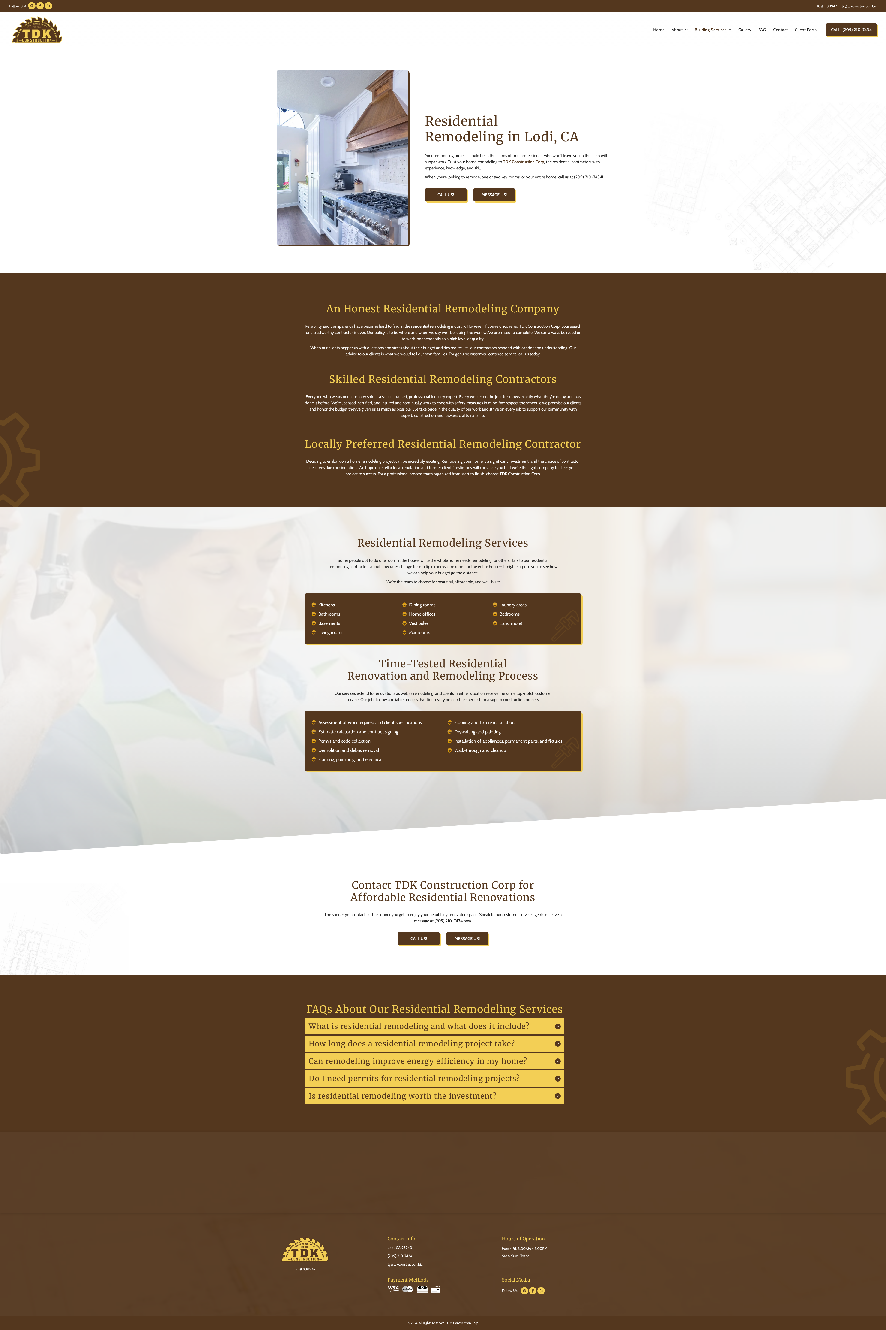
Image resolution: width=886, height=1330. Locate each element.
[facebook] (40, 6)
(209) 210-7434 (400, 1256)
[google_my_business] (32, 6)
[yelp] (48, 6)
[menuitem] (659, 30)
